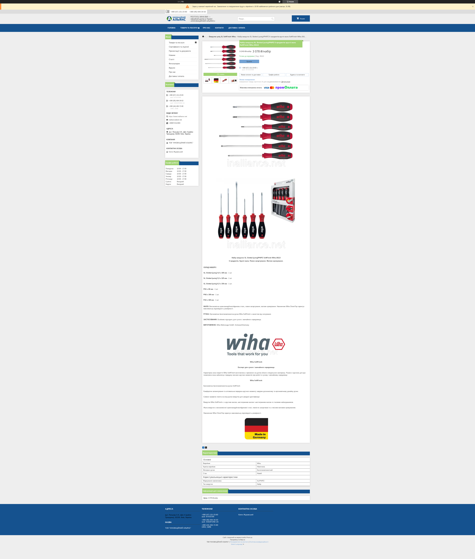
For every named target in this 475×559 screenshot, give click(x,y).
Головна (171, 28)
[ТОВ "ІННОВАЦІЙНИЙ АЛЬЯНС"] (176, 19)
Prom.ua (249, 537)
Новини (172, 55)
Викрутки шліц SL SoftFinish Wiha (222, 37)
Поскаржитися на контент (239, 542)
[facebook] (203, 448)
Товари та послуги (188, 28)
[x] (206, 448)
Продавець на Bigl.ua (237, 540)
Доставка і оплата (236, 28)
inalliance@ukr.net (175, 120)
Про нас (206, 28)
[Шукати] (272, 19)
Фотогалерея (174, 64)
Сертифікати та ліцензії (179, 47)
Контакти (219, 28)
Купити (249, 61)
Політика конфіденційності (258, 542)
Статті (171, 59)
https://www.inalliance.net (178, 116)
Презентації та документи (180, 51)
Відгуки (172, 68)
